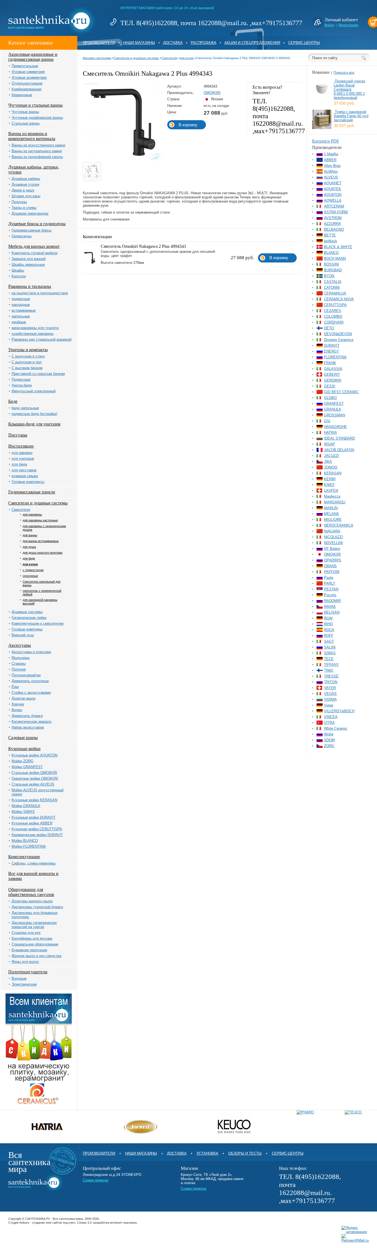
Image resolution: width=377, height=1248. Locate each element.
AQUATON (332, 195)
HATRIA (330, 432)
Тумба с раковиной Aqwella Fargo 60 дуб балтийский (351, 116)
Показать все (344, 73)
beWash (330, 241)
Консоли (19, 276)
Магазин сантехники (97, 58)
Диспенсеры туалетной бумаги (37, 907)
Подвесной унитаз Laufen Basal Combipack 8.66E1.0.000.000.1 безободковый (349, 89)
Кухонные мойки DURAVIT (33, 817)
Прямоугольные (25, 66)
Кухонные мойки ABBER (32, 823)
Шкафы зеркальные (28, 264)
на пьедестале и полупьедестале (40, 293)
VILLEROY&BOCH (339, 711)
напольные (21, 316)
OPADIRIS (332, 560)
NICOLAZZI (333, 537)
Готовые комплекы (27, 629)
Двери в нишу (23, 190)
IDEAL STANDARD (339, 438)
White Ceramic (335, 728)
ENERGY (331, 351)
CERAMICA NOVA (339, 299)
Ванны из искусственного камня (38, 145)
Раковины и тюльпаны (29, 286)
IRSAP (329, 444)
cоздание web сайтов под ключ (53, 1222)
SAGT (329, 641)
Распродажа (203, 43)
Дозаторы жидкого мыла (32, 901)
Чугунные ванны (25, 112)
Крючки (18, 704)
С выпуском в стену (28, 356)
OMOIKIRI (212, 93)
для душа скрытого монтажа (42, 552)
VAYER (330, 688)
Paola (328, 578)
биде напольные (25, 408)
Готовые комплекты (28, 482)
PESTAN (331, 589)
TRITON (330, 682)
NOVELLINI (333, 543)
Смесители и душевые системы (38, 503)
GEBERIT (332, 374)
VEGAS (330, 694)
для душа (29, 546)
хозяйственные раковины (33, 334)
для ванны (30, 535)
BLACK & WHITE (338, 247)
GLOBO (330, 398)
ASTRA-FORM (336, 212)
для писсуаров (24, 470)
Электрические (24, 984)
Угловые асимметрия (29, 77)
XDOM (329, 740)
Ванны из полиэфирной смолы (37, 157)
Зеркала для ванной (29, 259)
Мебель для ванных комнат (34, 246)
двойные (19, 322)
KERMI (330, 479)
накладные (21, 305)
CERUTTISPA (335, 305)
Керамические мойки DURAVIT (37, 835)
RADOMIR (332, 601)
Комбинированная (26, 89)
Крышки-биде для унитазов (34, 424)
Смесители (21, 510)
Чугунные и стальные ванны (35, 105)
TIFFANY (331, 665)
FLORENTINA (335, 357)
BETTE (330, 235)
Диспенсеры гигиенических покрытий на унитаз (34, 925)
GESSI (329, 386)
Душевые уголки (25, 184)
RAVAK (330, 607)
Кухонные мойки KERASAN (34, 800)
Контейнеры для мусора (32, 938)
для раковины (32, 514)
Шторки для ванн (26, 196)
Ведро (17, 710)
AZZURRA (332, 224)
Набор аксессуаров (28, 727)
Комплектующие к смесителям (37, 623)
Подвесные (21, 379)
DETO (329, 328)
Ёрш (15, 687)
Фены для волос (25, 962)
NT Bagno (332, 549)
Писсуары (17, 435)
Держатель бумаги (27, 716)
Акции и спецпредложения (252, 43)
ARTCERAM (334, 206)
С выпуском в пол (27, 362)
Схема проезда (95, 1180)
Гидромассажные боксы (31, 230)
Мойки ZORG (22, 761)
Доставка (173, 43)
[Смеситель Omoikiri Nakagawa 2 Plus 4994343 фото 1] (92, 172)
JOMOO (330, 467)
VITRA (329, 723)
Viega (328, 705)
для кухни (30, 564)
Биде (12, 401)
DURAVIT (331, 345)
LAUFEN (331, 490)
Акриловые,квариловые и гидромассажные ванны (32, 57)
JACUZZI (331, 456)
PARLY (329, 583)
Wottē (328, 734)
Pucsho (330, 595)
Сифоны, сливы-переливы (33, 863)
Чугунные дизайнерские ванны (37, 117)
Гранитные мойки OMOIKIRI (35, 778)
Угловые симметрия (28, 72)
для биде (19, 464)
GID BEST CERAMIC (341, 392)
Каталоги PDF (325, 141)
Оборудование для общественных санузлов (31, 892)
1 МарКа (331, 154)
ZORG (329, 746)
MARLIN (331, 508)
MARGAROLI (335, 502)
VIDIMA (330, 699)
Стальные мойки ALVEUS (33, 784)
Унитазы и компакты (28, 349)
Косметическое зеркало (31, 721)
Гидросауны (21, 236)
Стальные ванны (25, 123)
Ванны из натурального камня (37, 151)
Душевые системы (27, 612)
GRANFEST (334, 403)
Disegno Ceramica (338, 340)
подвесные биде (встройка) (34, 414)
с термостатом (33, 570)
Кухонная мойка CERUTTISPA (37, 829)
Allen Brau (332, 166)
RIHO (328, 624)
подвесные (21, 299)
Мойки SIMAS (23, 812)
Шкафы (18, 270)
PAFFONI (331, 572)
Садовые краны (23, 737)
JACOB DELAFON (339, 450)
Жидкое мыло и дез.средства (36, 956)
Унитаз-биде (22, 385)
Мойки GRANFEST (27, 767)
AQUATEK (332, 189)
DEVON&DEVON (338, 334)
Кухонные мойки (24, 748)
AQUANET (332, 183)
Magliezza (332, 496)
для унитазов (23, 458)
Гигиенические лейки (29, 618)
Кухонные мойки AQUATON (34, 755)
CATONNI (332, 287)
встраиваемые (24, 310)
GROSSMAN (334, 415)
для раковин (22, 453)
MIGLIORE (333, 519)
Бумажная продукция (29, 950)
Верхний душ (23, 635)
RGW (328, 618)
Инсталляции (21, 446)
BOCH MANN (335, 258)
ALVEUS (331, 177)
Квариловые (22, 95)
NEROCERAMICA (338, 525)
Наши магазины (139, 43)
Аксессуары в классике (31, 652)
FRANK (330, 363)
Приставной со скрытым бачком (38, 374)
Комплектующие (24, 856)
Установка (207, 1153)
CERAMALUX (335, 293)
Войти (329, 25)
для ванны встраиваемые (41, 541)
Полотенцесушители (27, 972)
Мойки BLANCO (25, 841)
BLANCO (331, 253)
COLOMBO (333, 316)
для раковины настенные (40, 520)
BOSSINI (331, 264)
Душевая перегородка (30, 213)
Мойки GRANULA (26, 806)
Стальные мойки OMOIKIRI (34, 773)
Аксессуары (19, 645)
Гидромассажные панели (31, 492)
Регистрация (348, 25)
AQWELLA (332, 200)
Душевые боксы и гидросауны (37, 223)
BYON (329, 276)
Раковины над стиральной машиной (41, 339)
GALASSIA (333, 369)
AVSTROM (333, 218)
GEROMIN (332, 380)
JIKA (328, 461)
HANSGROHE (335, 427)
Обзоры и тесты (245, 1153)
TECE (329, 659)
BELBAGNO (334, 229)
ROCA (329, 630)
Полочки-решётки (26, 675)
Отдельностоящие (27, 83)
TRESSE (331, 676)
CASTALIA (332, 282)
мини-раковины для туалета (35, 328)
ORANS (330, 566)
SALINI (330, 647)
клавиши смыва (25, 476)
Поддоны (19, 202)
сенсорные (30, 575)
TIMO (328, 670)
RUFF (328, 636)
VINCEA (331, 717)
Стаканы (19, 663)
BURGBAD (333, 270)
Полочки (19, 669)
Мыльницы (21, 658)
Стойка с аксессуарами (31, 692)
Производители (99, 43)
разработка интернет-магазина (115, 1222)
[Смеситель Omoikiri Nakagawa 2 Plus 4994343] (123, 161)
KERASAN (332, 473)
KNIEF (329, 485)
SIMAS (330, 653)
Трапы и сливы (24, 208)
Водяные (19, 978)
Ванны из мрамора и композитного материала (31, 136)
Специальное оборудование (35, 944)
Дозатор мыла (23, 698)
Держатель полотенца (30, 681)
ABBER (330, 160)
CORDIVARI (334, 322)
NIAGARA (332, 531)
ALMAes (331, 171)
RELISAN (331, 612)
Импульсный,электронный (33, 391)
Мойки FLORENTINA (29, 846)
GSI (327, 421)
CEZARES (332, 311)
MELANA (331, 514)
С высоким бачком (27, 368)
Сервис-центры (304, 43)
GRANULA (332, 409)
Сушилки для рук (26, 933)
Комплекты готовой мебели (34, 253)
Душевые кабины (26, 179)
